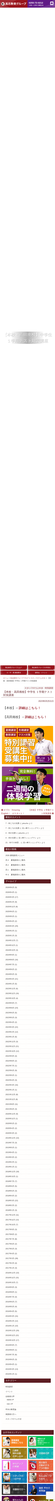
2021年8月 (10, 1104)
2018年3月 (10, 1200)
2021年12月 (10, 1094)
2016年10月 (10, 1282)
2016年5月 (10, 1307)
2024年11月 (10, 945)
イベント (9, 1392)
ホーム (5, 678)
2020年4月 (10, 1128)
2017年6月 (10, 1244)
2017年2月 (10, 1263)
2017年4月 (10, 1253)
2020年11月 (10, 1119)
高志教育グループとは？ (13, 667)
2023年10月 (10, 998)
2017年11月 (10, 1220)
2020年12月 (10, 1114)
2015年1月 (10, 1374)
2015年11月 (10, 1335)
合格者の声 (10, 1396)
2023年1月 (10, 1037)
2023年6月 (10, 1013)
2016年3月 (10, 1316)
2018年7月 (10, 1181)
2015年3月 (10, 1369)
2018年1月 (10, 1210)
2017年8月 (10, 1234)
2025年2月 (10, 931)
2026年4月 (10, 892)
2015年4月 (10, 1364)
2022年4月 (10, 1080)
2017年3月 (10, 1258)
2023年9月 (10, 1003)
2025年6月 (10, 911)
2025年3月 (10, 926)
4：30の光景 (11, 833)
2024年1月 (10, 984)
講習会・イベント (41, 673)
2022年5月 (10, 1075)
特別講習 (49, 688)
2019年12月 (10, 1138)
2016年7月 (10, 1297)
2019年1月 (10, 1167)
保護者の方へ (11, 1414)
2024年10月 (10, 950)
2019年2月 (10, 1162)
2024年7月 (10, 964)
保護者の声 (10, 1399)
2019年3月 (10, 1157)
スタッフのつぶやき (38, 678)
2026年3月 (10, 897)
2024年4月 (10, 979)
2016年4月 (10, 1311)
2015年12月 (10, 1330)
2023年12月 (10, 989)
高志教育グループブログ (19, 678)
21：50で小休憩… (13, 842)
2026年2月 (10, 902)
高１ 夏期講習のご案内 (15, 870)
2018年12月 (10, 1172)
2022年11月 (10, 1046)
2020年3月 (10, 1133)
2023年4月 (10, 1022)
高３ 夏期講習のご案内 (15, 860)
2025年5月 (10, 916)
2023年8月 (10, 1008)
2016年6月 (10, 1302)
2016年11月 (10, 1278)
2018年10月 (10, 1176)
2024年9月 (10, 955)
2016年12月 (10, 1273)
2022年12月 (10, 1042)
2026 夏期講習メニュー (15, 855)
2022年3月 (10, 1085)
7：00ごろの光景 (12, 823)
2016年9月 (10, 1287)
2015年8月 (10, 1350)
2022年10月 (10, 1051)
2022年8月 (10, 1061)
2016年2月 (10, 1321)
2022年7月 (10, 1066)
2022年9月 (10, 1056)
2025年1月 (10, 936)
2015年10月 (10, 1340)
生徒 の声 (10, 1404)
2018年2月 (10, 1205)
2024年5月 (10, 974)
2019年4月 (10, 1152)
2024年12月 (10, 940)
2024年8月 (10, 960)
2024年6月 (10, 969)
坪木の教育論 (11, 1409)
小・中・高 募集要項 (14, 673)
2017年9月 (10, 1229)
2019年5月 (10, 1147)
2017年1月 (10, 1268)
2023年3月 (10, 1027)
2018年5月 (10, 1191)
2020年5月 (10, 1123)
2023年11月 (10, 993)
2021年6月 (10, 1109)
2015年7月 (10, 1355)
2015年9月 (10, 1345)
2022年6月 (10, 1070)
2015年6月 (10, 1359)
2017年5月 (10, 1249)
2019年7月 (10, 1143)
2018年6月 (10, 1186)
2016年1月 (10, 1326)
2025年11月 (10, 907)
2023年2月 (10, 1032)
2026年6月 (10, 887)
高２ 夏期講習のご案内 (15, 865)
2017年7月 (10, 1239)
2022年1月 (10, 1090)
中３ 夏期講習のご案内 (15, 875)
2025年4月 (10, 921)
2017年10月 (10, 1225)
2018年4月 (10, 1196)
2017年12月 (10, 1215)
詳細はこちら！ (30, 708)
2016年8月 (10, 1292)
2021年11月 (10, 1099)
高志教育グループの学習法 (41, 667)
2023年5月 (10, 1017)
